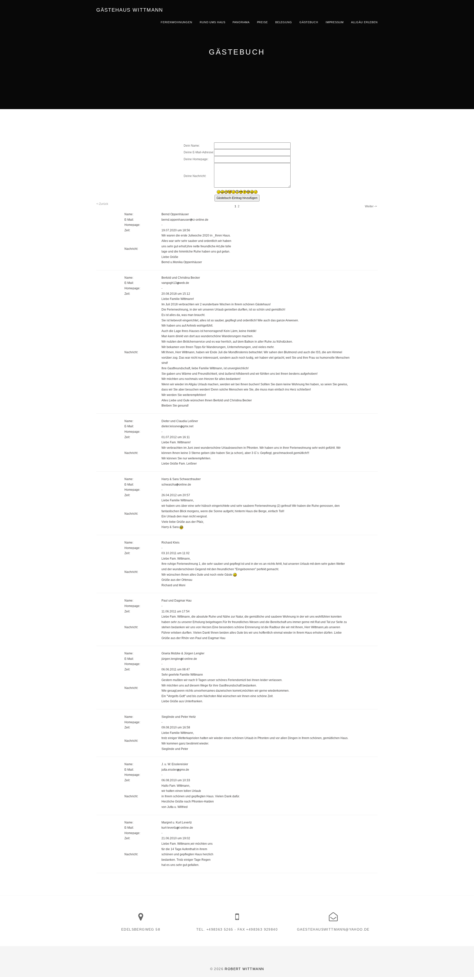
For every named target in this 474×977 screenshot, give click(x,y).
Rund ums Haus (212, 22)
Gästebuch (308, 22)
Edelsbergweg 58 (140, 929)
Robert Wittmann (244, 969)
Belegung (283, 22)
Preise (262, 22)
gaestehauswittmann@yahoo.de (333, 929)
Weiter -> (371, 206)
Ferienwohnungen (176, 22)
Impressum (335, 22)
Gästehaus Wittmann (129, 10)
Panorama (241, 22)
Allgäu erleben (364, 22)
